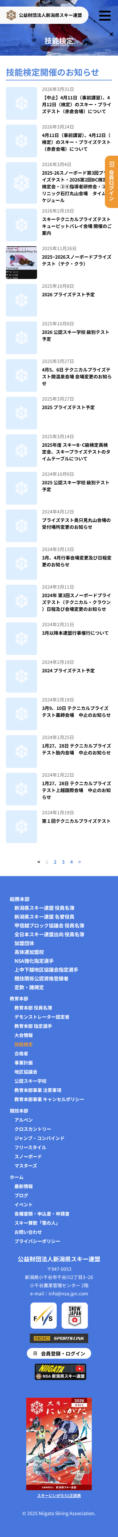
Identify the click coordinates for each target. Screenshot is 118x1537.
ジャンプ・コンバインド (39, 1138)
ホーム (17, 1177)
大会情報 (23, 1035)
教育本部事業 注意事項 (37, 1090)
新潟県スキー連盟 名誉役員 (44, 916)
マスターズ (25, 1165)
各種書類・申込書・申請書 (41, 1213)
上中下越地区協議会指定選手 (46, 969)
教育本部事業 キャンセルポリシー (49, 1099)
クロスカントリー (32, 1129)
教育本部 (19, 998)
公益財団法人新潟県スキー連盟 (59, 1258)
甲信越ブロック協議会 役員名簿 (49, 925)
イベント (23, 1204)
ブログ (21, 1195)
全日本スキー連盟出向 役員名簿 (49, 934)
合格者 (21, 1053)
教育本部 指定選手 (33, 1026)
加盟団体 (24, 943)
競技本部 (19, 1110)
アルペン (23, 1119)
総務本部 (20, 899)
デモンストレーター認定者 (41, 1016)
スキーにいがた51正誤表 (59, 1495)
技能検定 (23, 1044)
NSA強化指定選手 (34, 961)
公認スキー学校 (30, 1081)
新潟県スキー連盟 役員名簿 (44, 908)
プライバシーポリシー (37, 1241)
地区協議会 (25, 1071)
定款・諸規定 (29, 987)
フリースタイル (30, 1147)
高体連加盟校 (29, 952)
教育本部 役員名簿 (33, 1007)
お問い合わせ (28, 1232)
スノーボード (28, 1156)
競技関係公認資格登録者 (41, 978)
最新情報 (23, 1186)
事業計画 (23, 1062)
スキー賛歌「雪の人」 (37, 1222)
